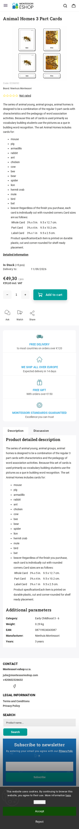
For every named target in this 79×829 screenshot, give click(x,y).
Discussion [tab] (41, 431)
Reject (39, 821)
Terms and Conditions (16, 701)
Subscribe (40, 777)
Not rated (25, 95)
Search (15, 732)
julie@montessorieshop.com (20, 675)
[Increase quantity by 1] (25, 294)
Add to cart (54, 295)
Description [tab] (16, 431)
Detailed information (15, 254)
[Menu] (5, 6)
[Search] (65, 6)
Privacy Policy (11, 705)
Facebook (14, 686)
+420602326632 (13, 679)
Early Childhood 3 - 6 (47, 618)
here (68, 795)
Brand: (17, 88)
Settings (39, 802)
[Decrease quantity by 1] (7, 294)
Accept (39, 811)
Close (70, 326)
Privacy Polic (66, 751)
